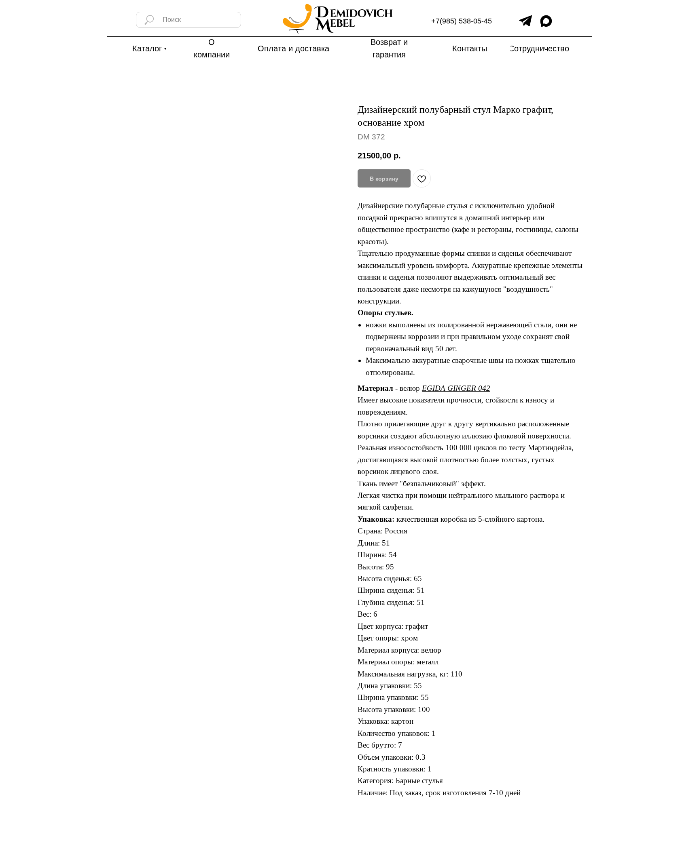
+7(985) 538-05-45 (461, 21)
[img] (525, 20)
